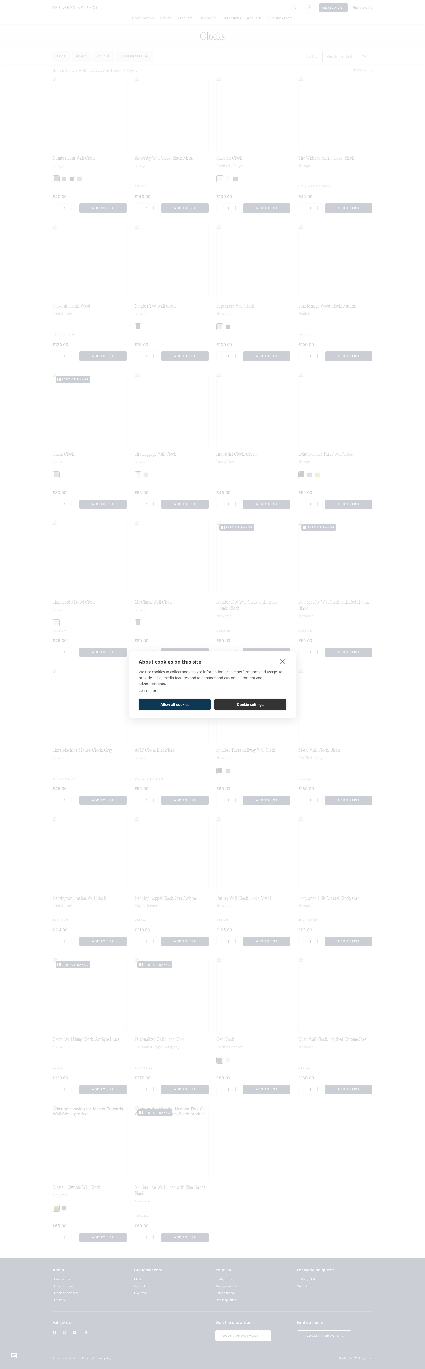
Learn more (148, 690)
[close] (282, 661)
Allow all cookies (174, 704)
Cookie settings (250, 704)
